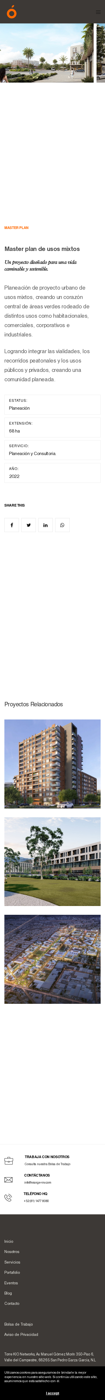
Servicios (12, 1262)
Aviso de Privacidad (21, 1334)
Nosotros (11, 1252)
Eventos (11, 1283)
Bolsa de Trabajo (18, 1324)
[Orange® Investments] (11, 11)
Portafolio (12, 1272)
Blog (8, 1293)
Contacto (11, 1303)
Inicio (8, 1241)
